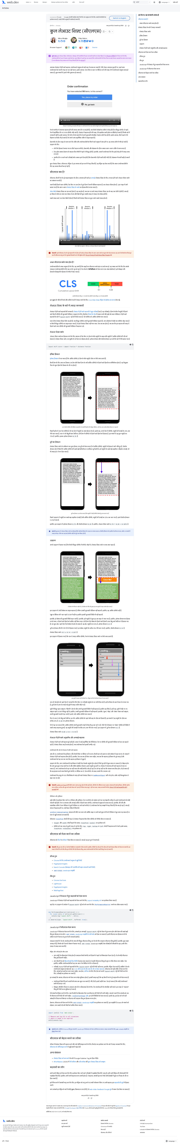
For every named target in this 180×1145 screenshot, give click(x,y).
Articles (5, 8)
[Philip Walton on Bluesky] (90, 41)
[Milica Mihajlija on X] (59, 41)
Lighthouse (57, 884)
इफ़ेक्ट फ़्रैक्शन (54, 359)
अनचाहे (93, 178)
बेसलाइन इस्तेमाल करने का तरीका (59, 2)
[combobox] (141, 2)
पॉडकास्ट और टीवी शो (106, 1132)
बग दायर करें (65, 1123)
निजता (7, 1141)
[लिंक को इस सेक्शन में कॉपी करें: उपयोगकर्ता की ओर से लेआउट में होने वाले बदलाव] (79, 750)
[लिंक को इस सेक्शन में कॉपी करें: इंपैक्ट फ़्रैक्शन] (61, 354)
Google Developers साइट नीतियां (73, 1108)
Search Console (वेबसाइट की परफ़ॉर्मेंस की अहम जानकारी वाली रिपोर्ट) (74, 867)
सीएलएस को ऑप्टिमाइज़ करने (58, 1047)
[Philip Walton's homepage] (93, 41)
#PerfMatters (58, 1062)
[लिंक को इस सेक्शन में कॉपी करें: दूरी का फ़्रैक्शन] (62, 442)
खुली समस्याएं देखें (66, 1126)
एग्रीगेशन (86, 971)
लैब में (59, 840)
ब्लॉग (73, 2)
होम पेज (52, 25)
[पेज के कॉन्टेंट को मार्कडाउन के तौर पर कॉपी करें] (109, 31)
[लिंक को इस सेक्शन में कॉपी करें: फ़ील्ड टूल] (58, 856)
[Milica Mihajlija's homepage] (64, 41)
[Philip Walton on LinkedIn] (85, 41)
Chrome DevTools (60, 880)
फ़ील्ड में (65, 840)
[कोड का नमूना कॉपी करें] (133, 344)
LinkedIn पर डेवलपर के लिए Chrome (149, 1129)
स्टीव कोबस (82, 1062)
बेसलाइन (45, 2)
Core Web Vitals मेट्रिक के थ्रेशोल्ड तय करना (101, 300)
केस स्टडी (81, 2)
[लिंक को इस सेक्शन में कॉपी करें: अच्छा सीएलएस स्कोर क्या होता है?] (76, 262)
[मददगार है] (125, 25)
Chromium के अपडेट (106, 1126)
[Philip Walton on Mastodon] (87, 41)
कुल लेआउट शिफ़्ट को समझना (96, 1062)
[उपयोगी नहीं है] (128, 25)
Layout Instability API (94, 900)
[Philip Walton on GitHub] (82, 41)
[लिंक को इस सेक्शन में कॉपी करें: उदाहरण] (57, 541)
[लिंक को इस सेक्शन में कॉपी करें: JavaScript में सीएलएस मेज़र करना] (77, 927)
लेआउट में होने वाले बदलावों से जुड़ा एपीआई (86, 312)
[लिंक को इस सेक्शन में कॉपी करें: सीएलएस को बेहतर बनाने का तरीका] (82, 1038)
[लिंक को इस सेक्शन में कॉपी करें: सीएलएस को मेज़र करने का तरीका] (81, 834)
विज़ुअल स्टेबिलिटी (111, 56)
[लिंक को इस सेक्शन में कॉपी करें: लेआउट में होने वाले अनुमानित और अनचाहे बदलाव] (86, 738)
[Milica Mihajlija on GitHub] (62, 41)
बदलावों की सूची (119, 1083)
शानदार (82, 60)
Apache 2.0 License (120, 1106)
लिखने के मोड (92, 314)
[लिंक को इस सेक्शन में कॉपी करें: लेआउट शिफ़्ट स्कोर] (65, 332)
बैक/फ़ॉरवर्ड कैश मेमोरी (71, 961)
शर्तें (3, 1141)
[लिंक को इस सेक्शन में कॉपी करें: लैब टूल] (57, 876)
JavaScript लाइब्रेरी (64, 871)
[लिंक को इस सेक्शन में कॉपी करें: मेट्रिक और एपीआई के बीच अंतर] (69, 952)
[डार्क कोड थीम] (130, 344)
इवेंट (80, 996)
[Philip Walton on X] (79, 41)
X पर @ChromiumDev (146, 1123)
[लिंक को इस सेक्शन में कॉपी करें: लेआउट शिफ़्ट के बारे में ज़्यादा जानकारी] (85, 306)
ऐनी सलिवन (72, 1062)
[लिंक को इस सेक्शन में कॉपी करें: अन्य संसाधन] (62, 1053)
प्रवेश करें (175, 2)
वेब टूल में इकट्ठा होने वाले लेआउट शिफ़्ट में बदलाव (98, 255)
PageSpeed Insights (60, 864)
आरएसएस (142, 1132)
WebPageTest (58, 891)
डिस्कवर (36, 2)
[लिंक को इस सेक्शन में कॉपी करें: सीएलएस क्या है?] (66, 172)
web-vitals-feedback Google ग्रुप (100, 1089)
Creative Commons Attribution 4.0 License (89, 1106)
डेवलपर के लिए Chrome (107, 1123)
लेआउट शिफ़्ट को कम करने (61, 1058)
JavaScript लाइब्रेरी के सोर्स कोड (80, 934)
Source (94, 47)
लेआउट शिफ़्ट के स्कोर (73, 187)
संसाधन (28, 2)
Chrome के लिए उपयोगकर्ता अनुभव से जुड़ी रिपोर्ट (68, 860)
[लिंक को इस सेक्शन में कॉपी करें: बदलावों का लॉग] (66, 1067)
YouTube (142, 1126)
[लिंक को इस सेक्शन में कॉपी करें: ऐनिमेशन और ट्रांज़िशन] (64, 796)
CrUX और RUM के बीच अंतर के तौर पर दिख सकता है (89, 969)
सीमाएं (53, 1031)
